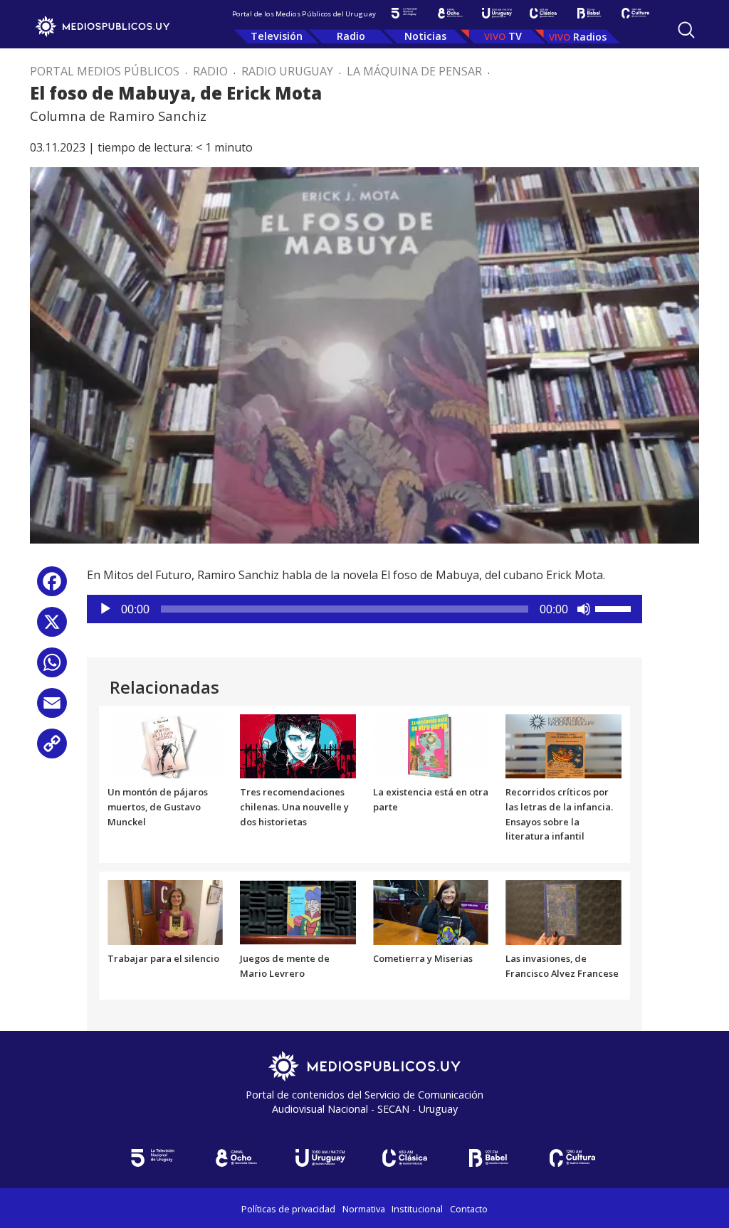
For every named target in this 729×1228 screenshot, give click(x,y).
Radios (590, 36)
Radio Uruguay (287, 71)
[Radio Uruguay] (496, 13)
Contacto (469, 1208)
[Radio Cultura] (635, 13)
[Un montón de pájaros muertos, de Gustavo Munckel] (165, 745)
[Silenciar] (584, 609)
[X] (52, 627)
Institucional (417, 1208)
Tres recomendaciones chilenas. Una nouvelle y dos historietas (294, 806)
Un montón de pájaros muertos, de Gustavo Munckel (157, 806)
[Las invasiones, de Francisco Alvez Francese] (563, 911)
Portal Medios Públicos (104, 71)
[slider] (615, 607)
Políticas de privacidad (288, 1208)
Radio (351, 36)
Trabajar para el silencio (163, 958)
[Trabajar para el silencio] (165, 911)
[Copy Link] (52, 749)
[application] (364, 609)
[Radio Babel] (589, 13)
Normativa (363, 1208)
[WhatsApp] (52, 667)
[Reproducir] (105, 609)
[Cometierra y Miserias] (431, 911)
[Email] (52, 708)
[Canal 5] (404, 13)
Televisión (277, 36)
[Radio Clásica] (542, 13)
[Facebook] (52, 586)
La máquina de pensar (414, 71)
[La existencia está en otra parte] (431, 745)
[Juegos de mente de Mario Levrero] (298, 911)
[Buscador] (686, 29)
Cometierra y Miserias (423, 958)
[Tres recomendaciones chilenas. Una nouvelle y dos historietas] (298, 745)
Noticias (425, 36)
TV (515, 36)
